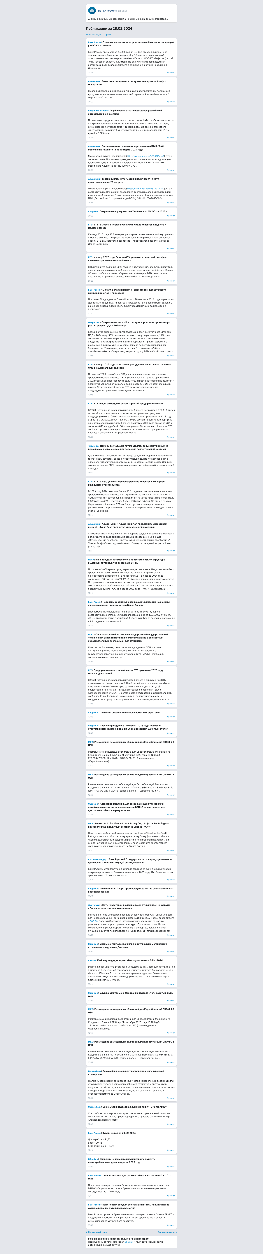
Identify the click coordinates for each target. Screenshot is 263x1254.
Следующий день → (167, 1232)
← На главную (93, 34)
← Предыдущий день (96, 1232)
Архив (108, 34)
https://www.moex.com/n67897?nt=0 (145, 188)
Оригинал (171, 72)
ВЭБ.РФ (94, 921)
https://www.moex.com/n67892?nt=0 (145, 156)
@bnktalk (128, 1242)
